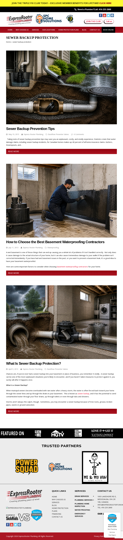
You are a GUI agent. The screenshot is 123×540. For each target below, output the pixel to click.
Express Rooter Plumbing (33, 134)
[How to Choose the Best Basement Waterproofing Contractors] (61, 236)
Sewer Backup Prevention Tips (30, 129)
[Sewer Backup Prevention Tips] (61, 123)
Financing (56, 514)
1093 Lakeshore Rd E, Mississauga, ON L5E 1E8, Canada (107, 499)
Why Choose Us (59, 499)
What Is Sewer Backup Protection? (33, 363)
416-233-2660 (105, 9)
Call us (109, 21)
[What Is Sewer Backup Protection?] (61, 357)
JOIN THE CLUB (93, 21)
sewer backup (83, 393)
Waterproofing (53, 247)
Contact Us (57, 517)
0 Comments (79, 134)
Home (8, 42)
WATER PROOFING (82, 510)
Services (55, 502)
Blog (54, 505)
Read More (13, 151)
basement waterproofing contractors (72, 266)
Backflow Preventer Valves (58, 134)
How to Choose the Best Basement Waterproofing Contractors (55, 242)
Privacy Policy (99, 536)
